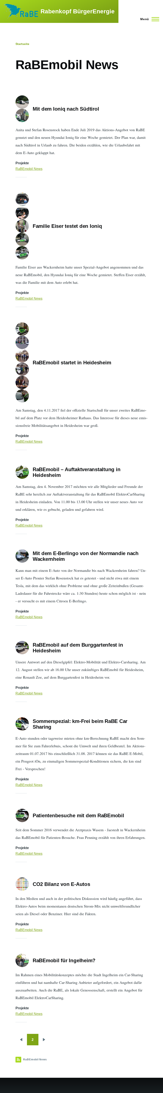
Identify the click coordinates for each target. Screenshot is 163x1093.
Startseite (22, 44)
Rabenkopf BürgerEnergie (78, 11)
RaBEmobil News (28, 169)
